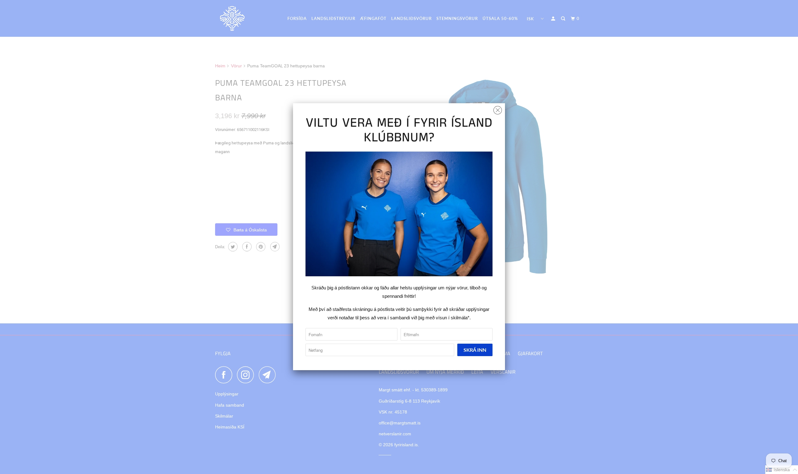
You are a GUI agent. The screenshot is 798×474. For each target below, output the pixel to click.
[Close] (497, 108)
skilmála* (460, 317)
